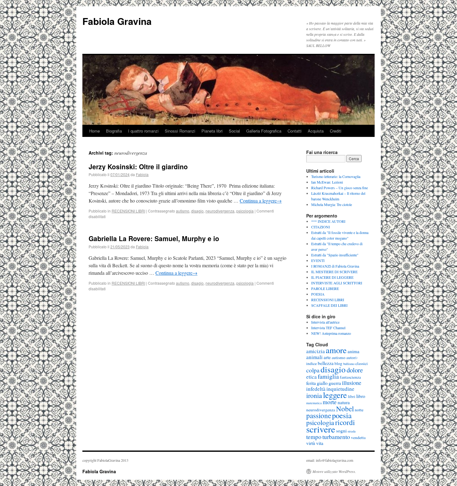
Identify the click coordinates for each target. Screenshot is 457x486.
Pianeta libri (212, 131)
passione (318, 415)
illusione (351, 382)
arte (327, 357)
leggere (335, 394)
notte (359, 410)
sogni (341, 431)
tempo (313, 437)
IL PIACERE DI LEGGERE (332, 277)
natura (344, 402)
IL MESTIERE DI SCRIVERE (334, 271)
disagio (197, 210)
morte (330, 402)
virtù (310, 443)
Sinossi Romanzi (180, 131)
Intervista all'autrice (325, 322)
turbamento (336, 437)
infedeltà (315, 388)
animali (314, 357)
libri (351, 396)
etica (311, 376)
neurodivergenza (219, 210)
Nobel (345, 408)
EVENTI (318, 260)
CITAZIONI (320, 226)
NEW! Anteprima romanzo (331, 333)
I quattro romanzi (143, 131)
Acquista (316, 131)
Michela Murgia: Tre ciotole (331, 204)
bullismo (348, 364)
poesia (342, 415)
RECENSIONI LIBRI (128, 210)
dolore (355, 370)
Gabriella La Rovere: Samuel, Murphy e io (154, 238)
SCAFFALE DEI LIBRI (329, 305)
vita (319, 443)
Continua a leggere (261, 200)
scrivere (320, 429)
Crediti (335, 131)
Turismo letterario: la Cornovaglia (335, 176)
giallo (322, 383)
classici (361, 363)
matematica (314, 403)
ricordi (345, 422)
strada (352, 431)
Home (94, 131)
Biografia (114, 131)
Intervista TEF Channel (328, 327)
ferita (311, 383)
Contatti (295, 131)
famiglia (328, 376)
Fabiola (142, 174)
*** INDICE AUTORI (328, 221)
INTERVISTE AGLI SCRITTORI (336, 282)
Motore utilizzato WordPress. (334, 471)
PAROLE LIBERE (325, 288)
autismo (182, 210)
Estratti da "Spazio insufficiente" (334, 254)
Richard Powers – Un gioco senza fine (339, 187)
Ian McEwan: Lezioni (327, 182)
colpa (313, 370)
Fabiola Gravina (117, 21)
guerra (335, 383)
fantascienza (350, 377)
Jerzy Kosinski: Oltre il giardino (138, 166)
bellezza (326, 363)
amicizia (315, 351)
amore (336, 350)
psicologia (245, 210)
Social (234, 131)
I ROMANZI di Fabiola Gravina (335, 266)
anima (353, 351)
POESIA (318, 294)
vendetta (358, 437)
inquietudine (340, 388)
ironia (314, 395)
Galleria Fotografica (263, 131)
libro (360, 396)
